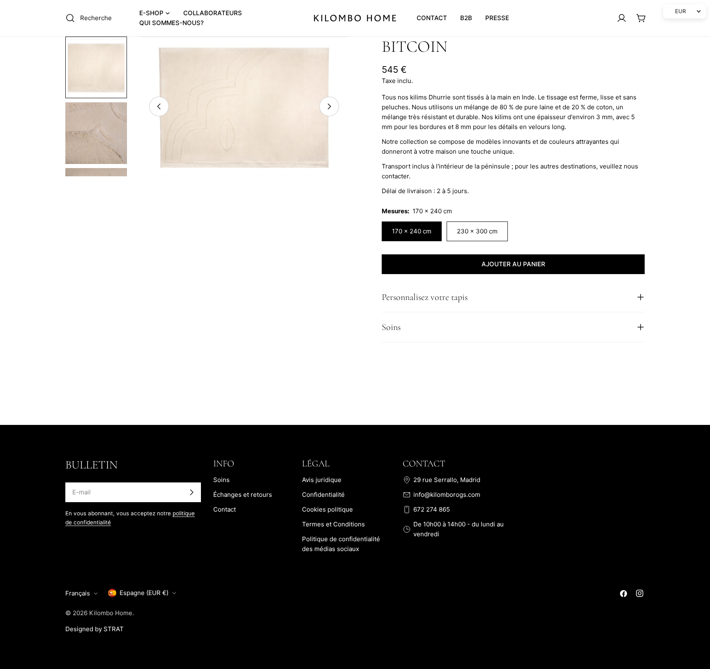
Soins (221, 480)
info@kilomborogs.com (446, 494)
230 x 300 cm (477, 231)
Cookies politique (327, 509)
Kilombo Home (110, 613)
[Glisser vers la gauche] (159, 106)
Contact (224, 509)
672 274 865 (431, 509)
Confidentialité (323, 494)
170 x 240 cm (411, 231)
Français (77, 593)
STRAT (114, 629)
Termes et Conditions (333, 524)
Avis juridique (321, 480)
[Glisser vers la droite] (329, 106)
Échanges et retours (242, 494)
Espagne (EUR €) (144, 593)
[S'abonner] (191, 492)
